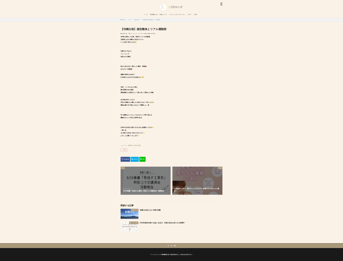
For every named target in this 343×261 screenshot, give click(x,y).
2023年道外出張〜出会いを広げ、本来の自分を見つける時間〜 (162, 223)
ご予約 (195, 14)
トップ (146, 14)
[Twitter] (135, 159)
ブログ (189, 14)
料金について (163, 14)
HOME (123, 19)
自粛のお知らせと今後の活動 (150, 210)
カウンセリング (133, 33)
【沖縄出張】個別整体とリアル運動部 (151, 19)
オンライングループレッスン (177, 14)
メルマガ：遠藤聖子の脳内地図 (131, 145)
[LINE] (142, 159)
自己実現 (153, 33)
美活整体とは (154, 14)
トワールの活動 (134, 222)
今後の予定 (136, 19)
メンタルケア (141, 33)
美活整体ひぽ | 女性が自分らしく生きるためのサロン (176, 254)
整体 (146, 33)
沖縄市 (148, 33)
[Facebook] (125, 159)
